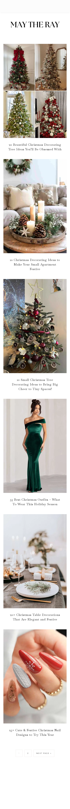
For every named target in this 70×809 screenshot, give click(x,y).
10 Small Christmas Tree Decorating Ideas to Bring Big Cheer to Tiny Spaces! (35, 384)
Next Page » (43, 753)
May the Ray (35, 25)
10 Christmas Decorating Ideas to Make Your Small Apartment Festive (35, 264)
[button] (35, 6)
